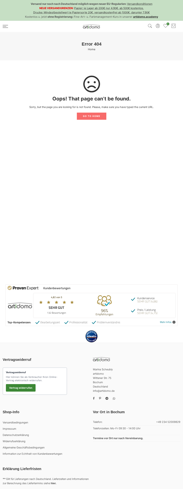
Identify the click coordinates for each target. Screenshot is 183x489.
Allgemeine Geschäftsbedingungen (23, 447)
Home (91, 49)
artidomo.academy (145, 16)
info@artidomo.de (104, 390)
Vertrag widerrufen (20, 387)
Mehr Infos (166, 322)
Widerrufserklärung (14, 441)
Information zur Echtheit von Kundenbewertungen (32, 453)
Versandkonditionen (139, 4)
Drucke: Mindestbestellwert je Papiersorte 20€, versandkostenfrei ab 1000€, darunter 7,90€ (91, 12)
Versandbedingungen (15, 422)
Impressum (9, 428)
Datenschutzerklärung (16, 435)
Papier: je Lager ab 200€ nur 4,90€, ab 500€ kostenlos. (109, 8)
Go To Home (91, 116)
